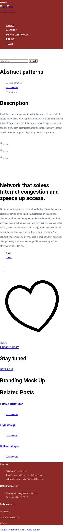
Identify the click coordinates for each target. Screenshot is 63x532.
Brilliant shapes (10, 446)
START (10, 25)
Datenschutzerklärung (9, 517)
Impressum (4, 511)
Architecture (12, 87)
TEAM (9, 44)
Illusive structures (11, 404)
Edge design (8, 425)
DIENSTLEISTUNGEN (17, 34)
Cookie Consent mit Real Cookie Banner (20, 529)
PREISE (10, 39)
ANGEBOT (11, 30)
